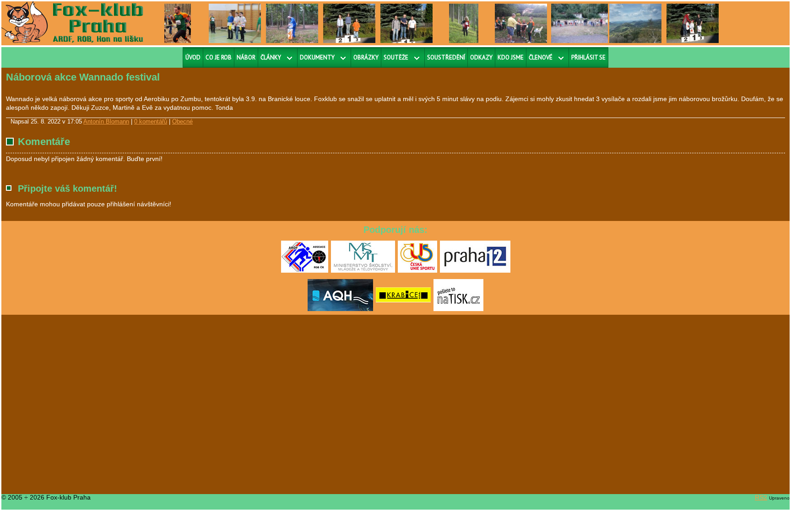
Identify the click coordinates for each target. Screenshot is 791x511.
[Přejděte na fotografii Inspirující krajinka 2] (635, 23)
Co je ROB (219, 57)
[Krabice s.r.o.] (403, 309)
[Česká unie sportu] (417, 270)
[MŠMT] (363, 270)
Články (270, 57)
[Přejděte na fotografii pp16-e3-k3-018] (464, 23)
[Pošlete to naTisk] (458, 309)
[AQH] (340, 309)
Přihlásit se (588, 57)
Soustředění (446, 57)
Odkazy (481, 57)
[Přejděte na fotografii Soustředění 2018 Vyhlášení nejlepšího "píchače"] (581, 23)
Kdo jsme (511, 57)
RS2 (761, 497)
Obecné (182, 121)
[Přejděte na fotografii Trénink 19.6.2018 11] (520, 23)
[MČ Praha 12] (475, 270)
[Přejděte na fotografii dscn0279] (234, 23)
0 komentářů (150, 121)
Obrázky (366, 57)
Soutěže (396, 57)
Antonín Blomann (106, 121)
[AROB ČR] (305, 270)
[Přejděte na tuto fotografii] (292, 23)
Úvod (192, 57)
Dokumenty (317, 57)
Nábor (246, 57)
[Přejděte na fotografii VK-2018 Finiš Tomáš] (177, 23)
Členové (541, 57)
